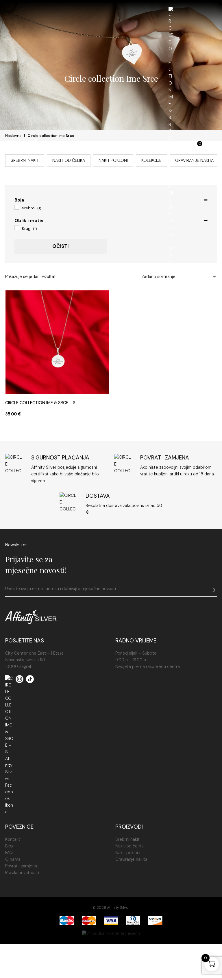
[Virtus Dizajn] (111, 933)
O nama (13, 859)
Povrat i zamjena (21, 866)
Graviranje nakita (131, 859)
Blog (9, 846)
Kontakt (12, 839)
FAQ (9, 852)
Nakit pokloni (127, 852)
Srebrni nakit (127, 839)
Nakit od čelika (129, 846)
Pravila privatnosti (22, 872)
